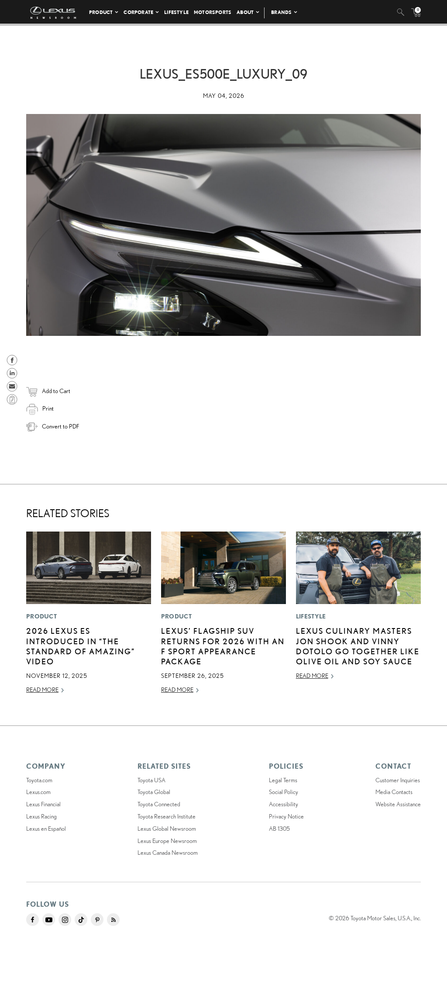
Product (101, 12)
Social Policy (283, 791)
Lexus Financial (43, 804)
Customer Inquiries (397, 780)
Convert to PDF (60, 426)
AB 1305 (279, 828)
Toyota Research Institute (167, 816)
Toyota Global (154, 791)
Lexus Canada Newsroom (168, 852)
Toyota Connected (159, 804)
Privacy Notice (286, 816)
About (245, 12)
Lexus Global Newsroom (167, 828)
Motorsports (212, 12)
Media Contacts (394, 791)
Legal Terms (283, 780)
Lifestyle (176, 12)
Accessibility (283, 804)
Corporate (138, 12)
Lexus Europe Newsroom (167, 840)
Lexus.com (38, 791)
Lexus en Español (46, 828)
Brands (281, 12)
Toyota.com (39, 780)
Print (48, 408)
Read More (42, 689)
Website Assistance (398, 804)
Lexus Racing (41, 816)
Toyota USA (151, 780)
